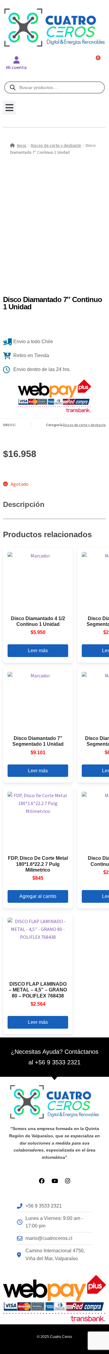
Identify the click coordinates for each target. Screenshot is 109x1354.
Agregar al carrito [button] (37, 896)
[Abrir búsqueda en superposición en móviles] (54, 87)
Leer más (38, 650)
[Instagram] (68, 1181)
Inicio (21, 145)
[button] (9, 107)
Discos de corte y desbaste (56, 145)
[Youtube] (55, 1181)
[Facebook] (42, 1181)
